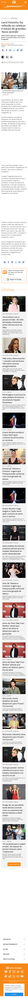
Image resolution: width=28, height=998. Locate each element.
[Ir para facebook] (10, 971)
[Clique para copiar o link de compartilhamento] (21, 50)
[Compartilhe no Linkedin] (10, 50)
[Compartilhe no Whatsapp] (14, 50)
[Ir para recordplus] (6, 976)
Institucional (9, 959)
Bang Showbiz (14, 18)
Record (6, 954)
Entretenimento (10, 944)
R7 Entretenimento (5, 18)
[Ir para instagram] (14, 971)
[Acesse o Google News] (18, 50)
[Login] (25, 2)
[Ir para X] (14, 976)
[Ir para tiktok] (10, 976)
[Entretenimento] (14, 7)
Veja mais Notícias (14, 864)
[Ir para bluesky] (6, 971)
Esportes (7, 939)
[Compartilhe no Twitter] (3, 50)
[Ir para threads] (22, 971)
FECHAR (14, 994)
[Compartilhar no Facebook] (7, 50)
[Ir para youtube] (22, 976)
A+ (7, 57)
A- (11, 57)
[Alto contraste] (2, 57)
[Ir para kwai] (18, 971)
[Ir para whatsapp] (18, 976)
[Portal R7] (14, 2)
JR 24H (5, 949)
